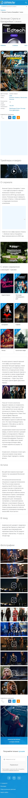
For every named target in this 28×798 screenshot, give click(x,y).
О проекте (3, 783)
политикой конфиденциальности (11, 770)
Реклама (3, 786)
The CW (11, 105)
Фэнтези (11, 99)
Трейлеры (3, 45)
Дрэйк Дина (16, 110)
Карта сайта (4, 792)
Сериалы (3, 10)
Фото (26, 45)
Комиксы (17, 97)
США (10, 95)
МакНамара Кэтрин (14, 108)
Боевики (11, 97)
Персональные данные (8, 789)
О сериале (15, 45)
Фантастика (23, 97)
